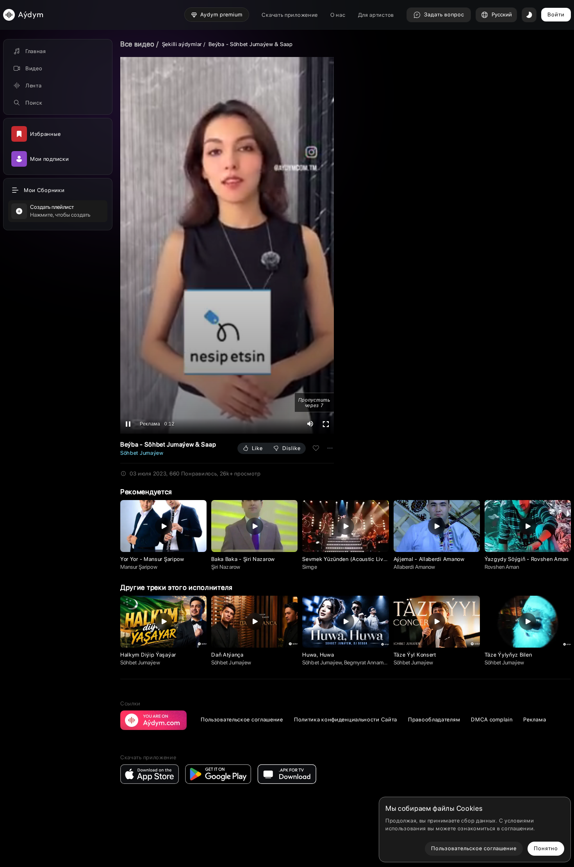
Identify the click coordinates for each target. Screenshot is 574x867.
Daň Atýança (227, 655)
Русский (502, 14)
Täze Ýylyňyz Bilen (508, 655)
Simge (309, 567)
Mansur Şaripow (138, 567)
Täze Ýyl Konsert (415, 655)
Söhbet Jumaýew (142, 453)
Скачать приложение (290, 15)
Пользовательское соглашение (242, 719)
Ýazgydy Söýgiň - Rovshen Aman (527, 559)
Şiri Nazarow (225, 567)
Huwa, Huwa (318, 655)
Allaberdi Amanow (414, 567)
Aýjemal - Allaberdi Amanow (429, 559)
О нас (338, 15)
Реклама (534, 719)
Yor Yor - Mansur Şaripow (152, 559)
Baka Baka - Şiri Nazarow (243, 559)
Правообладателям (434, 719)
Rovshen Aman (502, 567)
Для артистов (376, 15)
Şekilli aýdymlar (182, 44)
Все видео (137, 44)
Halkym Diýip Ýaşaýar (148, 655)
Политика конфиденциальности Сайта (345, 719)
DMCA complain (491, 719)
